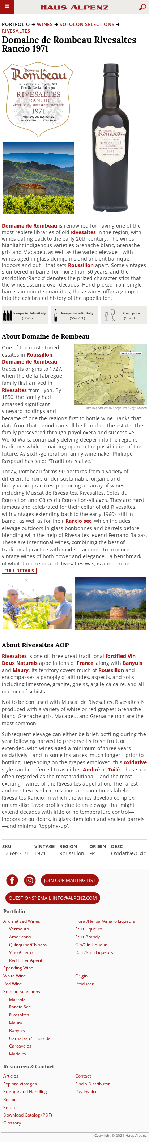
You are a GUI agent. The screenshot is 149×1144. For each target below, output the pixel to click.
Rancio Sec (20, 1007)
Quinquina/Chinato (28, 945)
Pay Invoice (86, 1091)
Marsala (17, 999)
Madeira (17, 1054)
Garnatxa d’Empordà (30, 1038)
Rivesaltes (16, 30)
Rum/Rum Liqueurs (94, 952)
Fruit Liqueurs (89, 929)
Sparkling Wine (18, 968)
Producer (84, 984)
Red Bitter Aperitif (27, 960)
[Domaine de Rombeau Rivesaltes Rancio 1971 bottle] (110, 210)
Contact (83, 1076)
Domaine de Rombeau (29, 225)
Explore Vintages (20, 1084)
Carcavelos (20, 1046)
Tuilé (114, 769)
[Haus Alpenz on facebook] (12, 880)
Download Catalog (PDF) (27, 1115)
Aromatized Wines (21, 921)
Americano (20, 937)
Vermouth (19, 929)
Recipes (11, 1099)
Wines (45, 24)
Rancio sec (78, 520)
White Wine (14, 976)
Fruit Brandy (87, 937)
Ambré (91, 769)
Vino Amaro (21, 952)
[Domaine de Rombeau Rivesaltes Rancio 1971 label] (38, 135)
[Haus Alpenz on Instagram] (30, 880)
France (85, 662)
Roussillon (81, 265)
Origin (81, 976)
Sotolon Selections (87, 24)
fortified (116, 656)
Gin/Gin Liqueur (91, 945)
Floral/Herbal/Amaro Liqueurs (105, 921)
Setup (9, 1107)
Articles (10, 1076)
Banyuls (132, 662)
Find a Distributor (92, 1084)
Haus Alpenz (74, 10)
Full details (19, 571)
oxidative (135, 762)
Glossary (12, 1123)
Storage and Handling (25, 1091)
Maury (21, 670)
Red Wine (12, 984)
